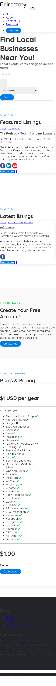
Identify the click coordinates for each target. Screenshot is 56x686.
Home (10, 14)
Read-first (12, 24)
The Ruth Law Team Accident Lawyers (27, 133)
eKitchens (7, 227)
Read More (7, 171)
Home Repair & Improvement (20, 222)
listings (3, 128)
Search (7, 97)
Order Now (10, 571)
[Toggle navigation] (33, 8)
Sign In (13, 30)
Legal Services (14, 128)
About (10, 17)
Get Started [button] (10, 344)
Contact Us (13, 21)
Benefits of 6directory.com (22, 624)
